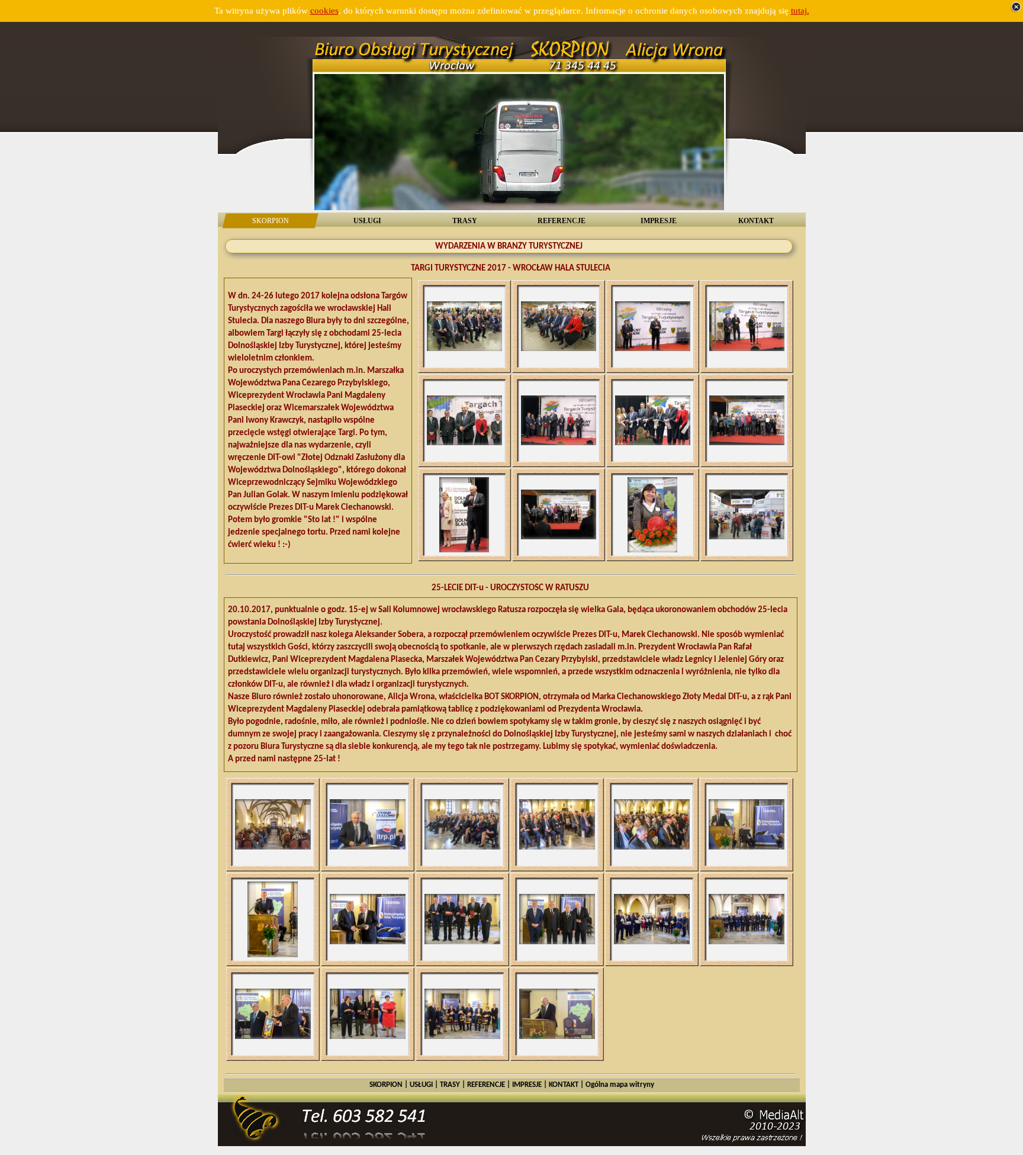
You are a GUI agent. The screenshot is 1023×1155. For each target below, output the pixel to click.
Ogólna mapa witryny (620, 1085)
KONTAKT (563, 1085)
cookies (324, 10)
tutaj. (800, 10)
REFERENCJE (486, 1085)
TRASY (450, 1085)
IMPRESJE (527, 1085)
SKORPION (386, 1085)
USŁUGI (421, 1085)
